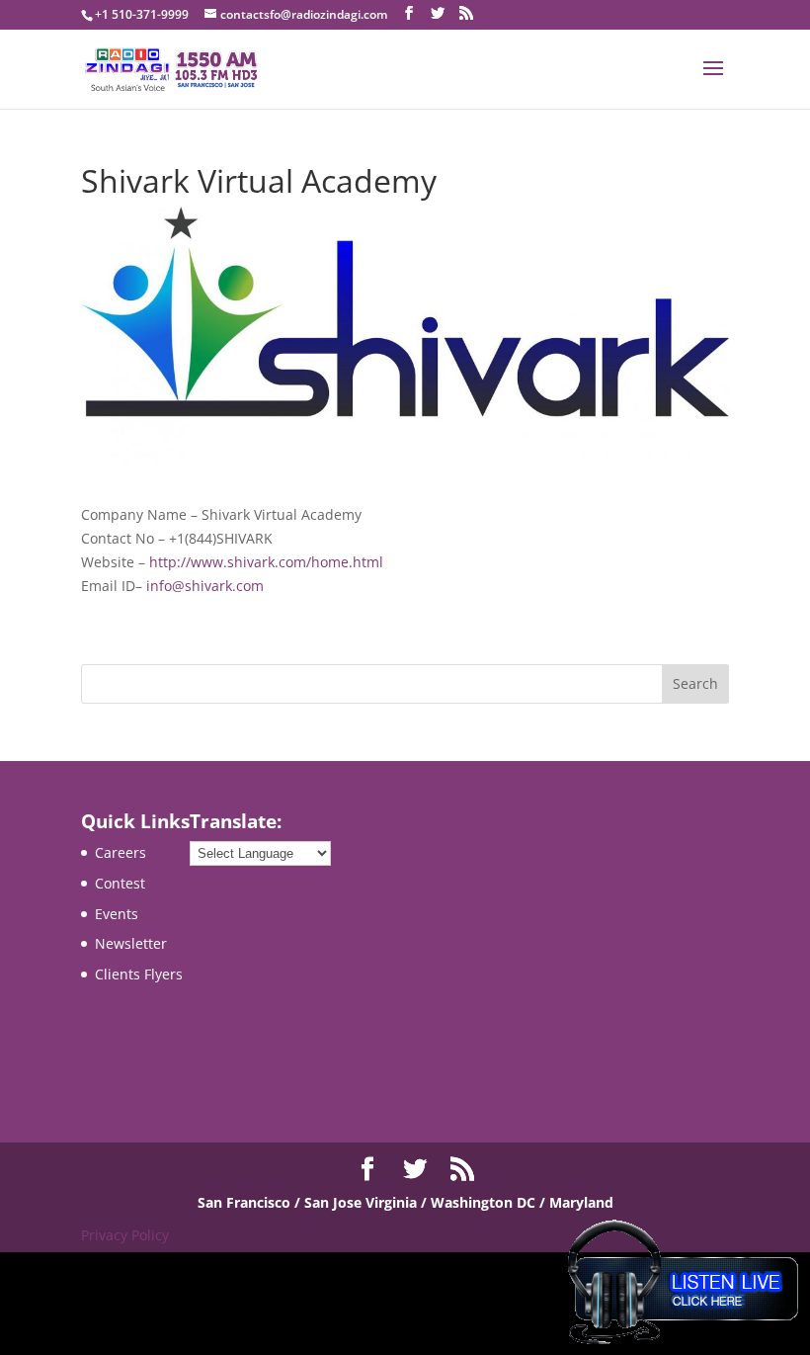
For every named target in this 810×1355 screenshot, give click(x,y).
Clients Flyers (139, 974)
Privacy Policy (125, 1235)
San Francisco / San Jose (281, 1202)
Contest (120, 883)
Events (116, 913)
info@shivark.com (205, 585)
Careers (120, 852)
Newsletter (131, 943)
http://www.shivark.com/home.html (266, 561)
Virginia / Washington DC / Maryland (489, 1202)
